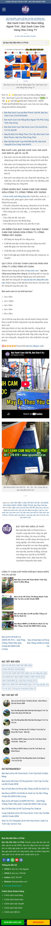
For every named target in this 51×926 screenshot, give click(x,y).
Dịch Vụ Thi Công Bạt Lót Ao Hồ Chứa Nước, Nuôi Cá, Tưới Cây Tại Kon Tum (25, 822)
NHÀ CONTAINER (9, 681)
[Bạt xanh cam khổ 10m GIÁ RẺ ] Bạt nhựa (27, 508)
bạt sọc (41, 510)
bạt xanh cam (33, 271)
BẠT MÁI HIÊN (11, 18)
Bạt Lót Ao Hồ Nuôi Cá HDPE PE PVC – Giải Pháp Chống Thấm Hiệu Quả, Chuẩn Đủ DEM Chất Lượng (13, 643)
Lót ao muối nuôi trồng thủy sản (16, 196)
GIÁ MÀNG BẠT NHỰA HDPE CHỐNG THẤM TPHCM (25, 19)
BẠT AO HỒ (8, 665)
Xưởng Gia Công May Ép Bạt (24, 689)
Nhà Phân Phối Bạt (38, 20)
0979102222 (38, 922)
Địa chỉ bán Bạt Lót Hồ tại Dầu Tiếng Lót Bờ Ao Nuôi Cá (38, 643)
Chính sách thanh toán (13, 900)
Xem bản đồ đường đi (12, 886)
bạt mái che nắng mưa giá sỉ (28, 510)
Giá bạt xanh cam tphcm (17, 515)
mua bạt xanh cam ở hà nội (35, 515)
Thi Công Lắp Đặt (40, 685)
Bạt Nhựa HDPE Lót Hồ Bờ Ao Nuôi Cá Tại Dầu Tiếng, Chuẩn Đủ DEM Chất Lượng (25, 794)
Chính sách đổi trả (12, 912)
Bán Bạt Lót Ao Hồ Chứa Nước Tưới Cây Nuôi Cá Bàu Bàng (25, 774)
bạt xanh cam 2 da (16, 512)
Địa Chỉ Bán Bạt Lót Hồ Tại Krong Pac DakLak (21, 809)
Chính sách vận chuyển (14, 904)
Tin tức (6, 689)
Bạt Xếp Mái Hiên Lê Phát (26, 36)
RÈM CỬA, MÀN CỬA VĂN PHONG (16, 685)
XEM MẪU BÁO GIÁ (12, 922)
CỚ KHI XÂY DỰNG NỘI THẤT (15, 673)
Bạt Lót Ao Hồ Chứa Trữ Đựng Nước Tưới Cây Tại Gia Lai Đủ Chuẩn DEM (25, 782)
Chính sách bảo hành (13, 908)
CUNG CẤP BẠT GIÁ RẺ (25, 18)
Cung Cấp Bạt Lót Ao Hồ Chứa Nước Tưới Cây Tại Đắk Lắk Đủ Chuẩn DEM (25, 814)
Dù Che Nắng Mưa (38, 673)
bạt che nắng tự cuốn (35, 346)
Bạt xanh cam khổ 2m (31, 512)
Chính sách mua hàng (13, 895)
